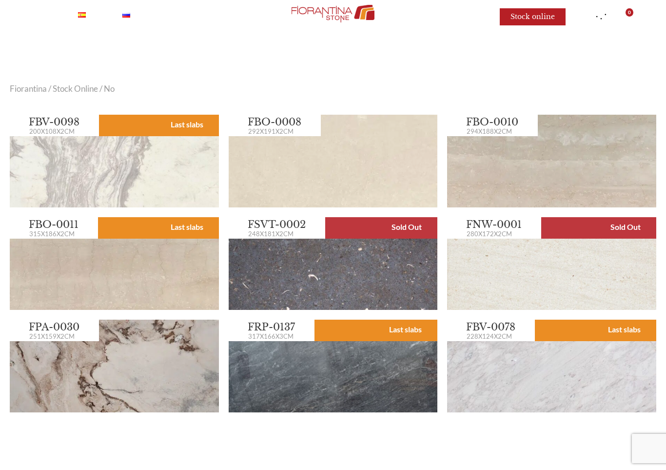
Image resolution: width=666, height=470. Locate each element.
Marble (154, 49)
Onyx (200, 49)
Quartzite (251, 49)
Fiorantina (28, 89)
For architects (498, 49)
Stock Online (75, 89)
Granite (307, 49)
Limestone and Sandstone (396, 49)
